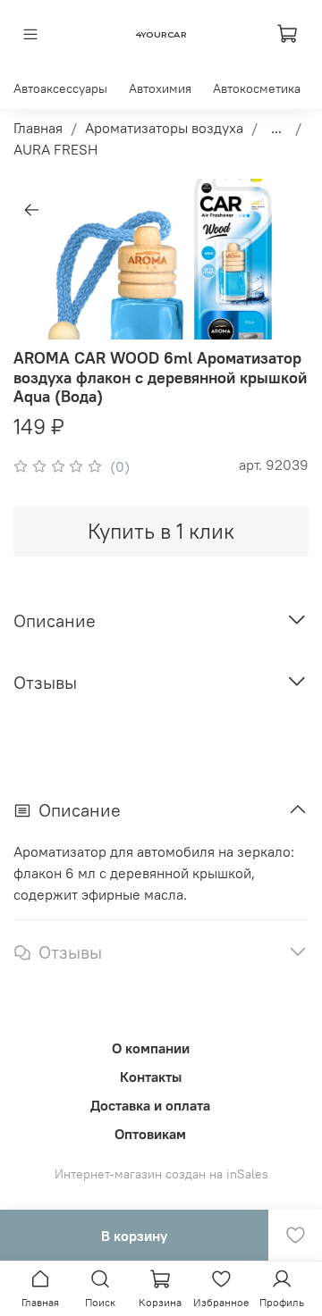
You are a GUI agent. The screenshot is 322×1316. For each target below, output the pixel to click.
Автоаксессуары (60, 88)
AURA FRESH (55, 149)
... (276, 128)
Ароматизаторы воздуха (164, 128)
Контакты (151, 1076)
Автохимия (160, 88)
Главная (38, 128)
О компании (151, 1048)
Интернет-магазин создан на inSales (161, 1174)
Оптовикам (150, 1134)
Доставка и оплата (150, 1105)
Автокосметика (257, 88)
